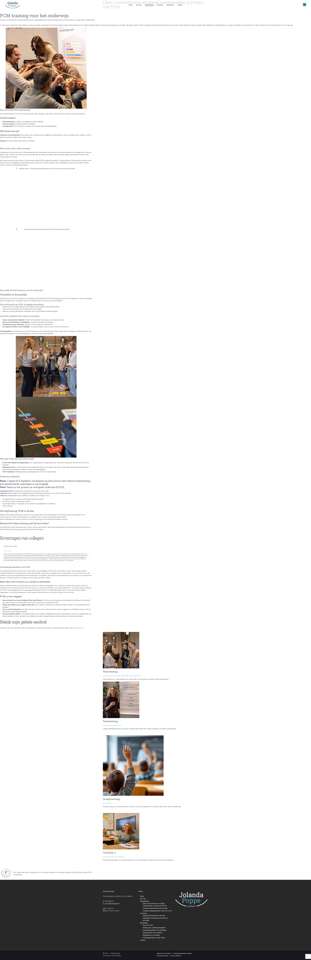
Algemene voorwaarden (163, 953)
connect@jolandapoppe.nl (112, 903)
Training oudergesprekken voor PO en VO (157, 911)
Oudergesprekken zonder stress (154, 938)
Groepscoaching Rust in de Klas (154, 915)
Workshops (80, 628)
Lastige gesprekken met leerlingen (155, 930)
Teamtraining (144, 901)
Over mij (143, 899)
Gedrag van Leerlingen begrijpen (154, 927)
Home (142, 896)
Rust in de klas (148, 925)
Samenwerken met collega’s (152, 933)
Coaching (143, 913)
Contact (142, 940)
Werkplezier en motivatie (151, 935)
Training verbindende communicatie (155, 908)
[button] (2, 553)
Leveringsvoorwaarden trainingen (182, 953)
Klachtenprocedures (162, 955)
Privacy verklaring (175, 955)
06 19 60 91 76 (109, 901)
